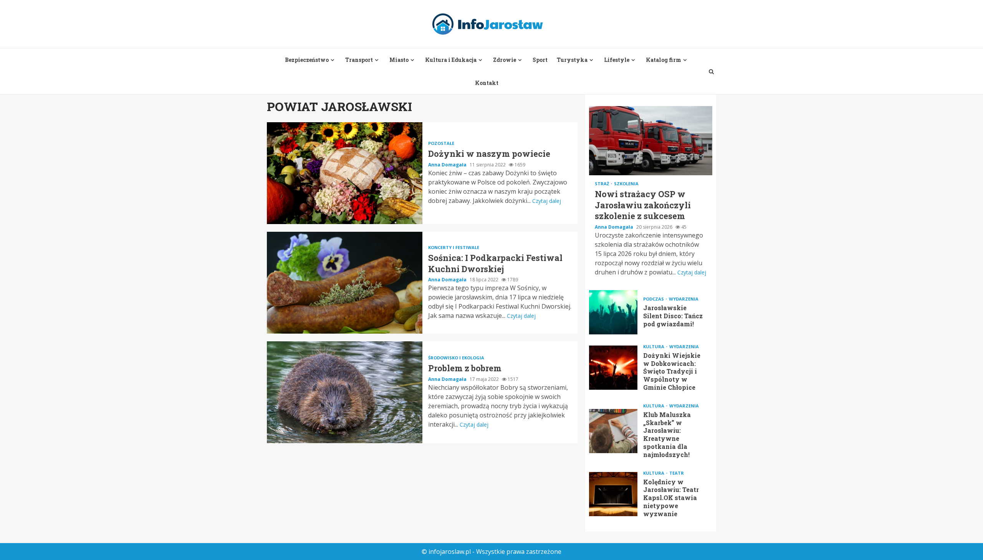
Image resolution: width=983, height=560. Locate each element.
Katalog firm (663, 59)
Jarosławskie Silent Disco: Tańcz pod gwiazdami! (613, 312)
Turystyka (572, 59)
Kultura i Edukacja (451, 59)
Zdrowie (504, 59)
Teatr (676, 473)
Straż (602, 183)
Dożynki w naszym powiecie (344, 173)
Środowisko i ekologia (456, 358)
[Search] (711, 71)
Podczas (654, 299)
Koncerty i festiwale (453, 247)
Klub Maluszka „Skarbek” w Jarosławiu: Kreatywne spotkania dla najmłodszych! (613, 431)
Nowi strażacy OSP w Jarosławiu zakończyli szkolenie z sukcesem (650, 140)
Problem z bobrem (344, 392)
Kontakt (486, 82)
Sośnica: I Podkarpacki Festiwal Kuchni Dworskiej (344, 283)
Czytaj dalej (546, 200)
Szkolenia (626, 183)
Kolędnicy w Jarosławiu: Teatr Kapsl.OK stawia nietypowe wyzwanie (613, 494)
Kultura (654, 346)
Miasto (399, 59)
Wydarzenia (683, 299)
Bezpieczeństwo (307, 59)
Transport (359, 59)
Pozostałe (441, 143)
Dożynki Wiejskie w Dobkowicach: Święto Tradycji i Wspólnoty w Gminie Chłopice (613, 368)
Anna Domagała (448, 164)
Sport (540, 59)
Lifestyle (616, 59)
